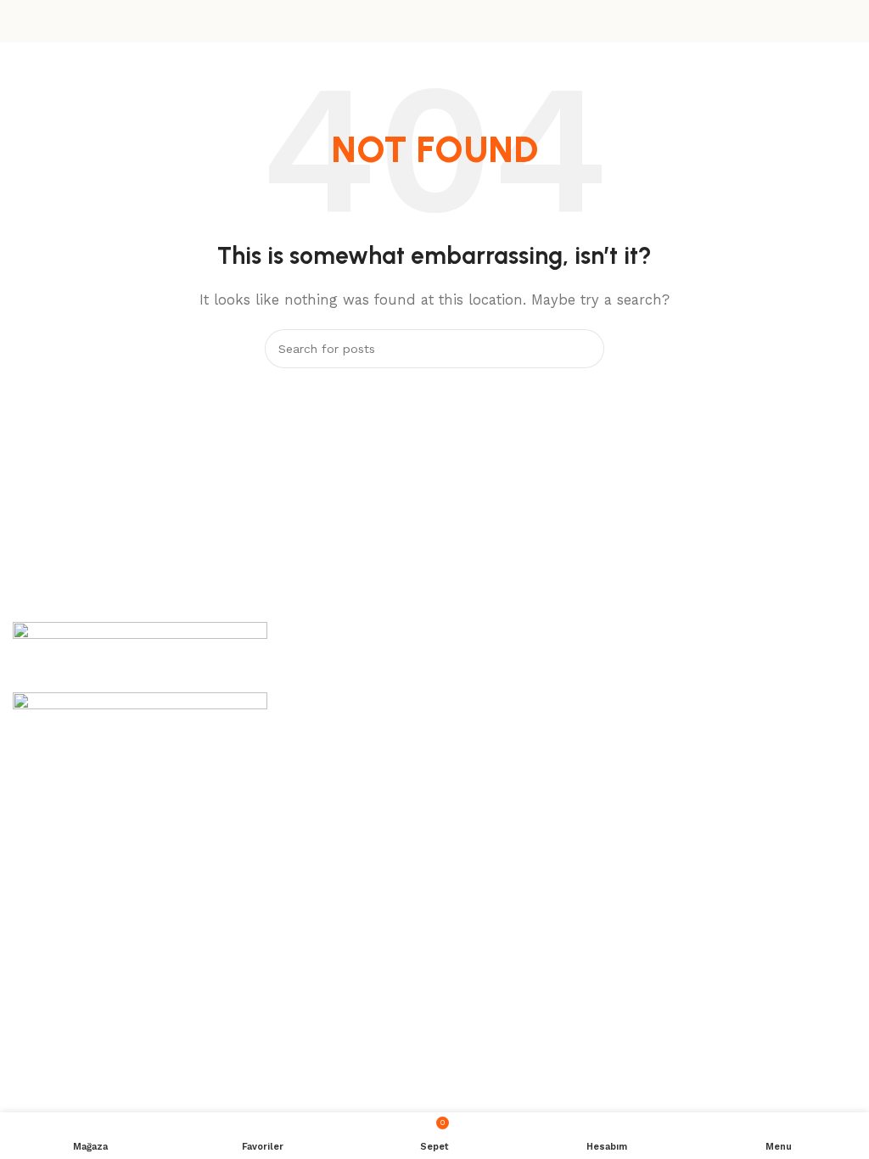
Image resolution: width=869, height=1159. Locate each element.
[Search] (584, 348)
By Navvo (419, 907)
